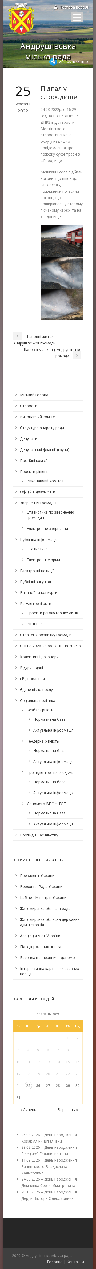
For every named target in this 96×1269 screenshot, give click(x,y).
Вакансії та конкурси (38, 592)
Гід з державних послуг (41, 946)
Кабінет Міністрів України (43, 897)
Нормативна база (49, 719)
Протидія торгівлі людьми (50, 772)
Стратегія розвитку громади (45, 634)
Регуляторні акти (35, 603)
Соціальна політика (37, 700)
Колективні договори (39, 656)
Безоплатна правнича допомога (49, 957)
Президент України (37, 875)
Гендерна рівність (43, 741)
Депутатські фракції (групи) (44, 449)
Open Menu (77, 17)
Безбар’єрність (40, 709)
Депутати (28, 438)
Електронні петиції (37, 570)
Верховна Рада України (41, 886)
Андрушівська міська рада (48, 51)
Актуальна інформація (53, 730)
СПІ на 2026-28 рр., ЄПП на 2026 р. (51, 645)
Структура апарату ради (42, 427)
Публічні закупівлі (36, 581)
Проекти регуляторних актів (52, 612)
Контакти (75, 1261)
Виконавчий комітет (38, 416)
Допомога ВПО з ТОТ (46, 803)
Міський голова (34, 394)
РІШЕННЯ (35, 623)
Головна (54, 1261)
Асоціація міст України (40, 935)
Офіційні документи (37, 491)
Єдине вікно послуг (37, 689)
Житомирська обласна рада (45, 908)
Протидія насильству (39, 834)
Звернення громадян (39, 502)
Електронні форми (43, 559)
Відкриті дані (31, 667)
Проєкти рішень (34, 471)
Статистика (37, 548)
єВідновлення (32, 678)
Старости (28, 405)
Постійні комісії (33, 460)
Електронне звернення (47, 528)
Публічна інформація (39, 539)
